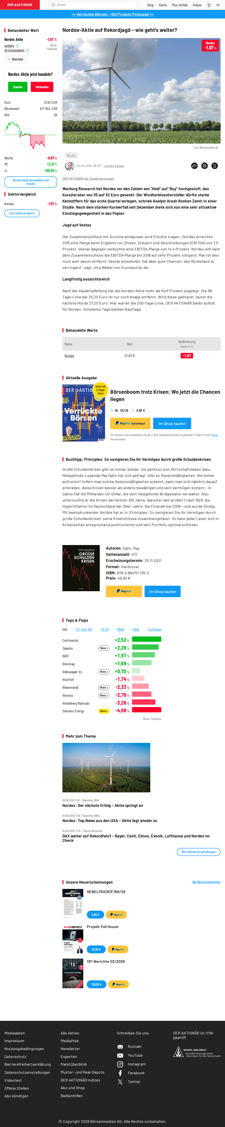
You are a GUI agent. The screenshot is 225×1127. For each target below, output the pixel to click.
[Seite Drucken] (204, 165)
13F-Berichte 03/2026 (106, 961)
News (103, 648)
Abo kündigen (16, 1095)
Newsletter (70, 1048)
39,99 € (96, 949)
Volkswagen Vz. (72, 671)
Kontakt (135, 1046)
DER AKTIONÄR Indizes (80, 1080)
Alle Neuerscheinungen (206, 882)
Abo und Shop (73, 1087)
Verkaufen (42, 87)
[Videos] (197, 5)
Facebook (136, 1072)
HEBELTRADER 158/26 (106, 891)
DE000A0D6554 (14, 50)
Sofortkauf (138, 423)
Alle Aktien (70, 1032)
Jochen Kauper (114, 166)
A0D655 (9, 45)
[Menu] (219, 5)
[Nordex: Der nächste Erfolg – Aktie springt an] (141, 767)
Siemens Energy (73, 711)
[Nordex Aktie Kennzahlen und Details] (30, 135)
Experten (69, 1056)
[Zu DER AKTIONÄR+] (179, 5)
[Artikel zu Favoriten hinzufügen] (214, 165)
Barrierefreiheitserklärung (27, 1064)
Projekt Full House (102, 926)
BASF (65, 656)
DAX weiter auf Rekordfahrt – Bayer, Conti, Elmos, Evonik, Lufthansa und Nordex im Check (136, 838)
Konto (215, 435)
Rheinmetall (70, 687)
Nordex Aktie (13, 39)
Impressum (14, 1040)
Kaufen (17, 87)
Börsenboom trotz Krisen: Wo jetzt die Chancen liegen (165, 395)
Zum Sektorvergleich (22, 213)
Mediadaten (14, 1032)
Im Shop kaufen (172, 423)
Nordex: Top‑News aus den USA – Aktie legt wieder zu (109, 820)
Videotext (13, 1080)
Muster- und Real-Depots (82, 1072)
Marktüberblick (74, 1064)
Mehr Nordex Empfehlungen (199, 852)
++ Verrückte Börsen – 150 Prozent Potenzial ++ (112, 14)
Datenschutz (15, 1056)
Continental (70, 640)
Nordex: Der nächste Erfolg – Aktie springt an (102, 805)
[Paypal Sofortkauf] (124, 591)
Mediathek (70, 1040)
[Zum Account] (162, 5)
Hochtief (68, 679)
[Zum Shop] (150, 5)
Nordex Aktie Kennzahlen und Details (31, 182)
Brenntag (68, 664)
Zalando (67, 648)
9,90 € (95, 914)
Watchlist (17, 59)
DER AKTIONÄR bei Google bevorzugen (88, 178)
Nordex (71, 155)
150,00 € (97, 984)
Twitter (134, 1081)
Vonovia (67, 695)
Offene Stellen (16, 1088)
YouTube (135, 1055)
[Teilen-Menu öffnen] (194, 165)
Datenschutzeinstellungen (27, 1072)
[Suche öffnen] (53, 5)
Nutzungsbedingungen (24, 1048)
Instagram (137, 1063)
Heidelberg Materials (75, 703)
